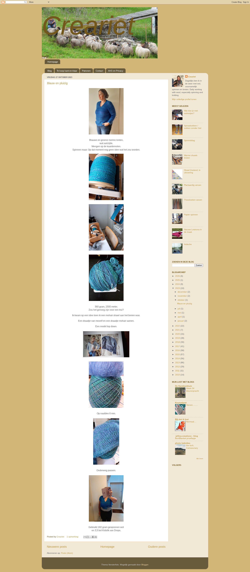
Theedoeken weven (193, 200)
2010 (177, 375)
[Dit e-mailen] (84, 536)
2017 (177, 346)
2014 (177, 358)
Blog (49, 71)
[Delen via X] (90, 536)
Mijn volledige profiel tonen (184, 99)
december (183, 292)
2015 (177, 354)
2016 (177, 350)
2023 (177, 288)
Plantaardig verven (192, 185)
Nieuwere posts (57, 546)
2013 (177, 362)
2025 (177, 280)
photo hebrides (182, 443)
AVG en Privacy (115, 71)
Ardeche (188, 244)
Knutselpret (181, 402)
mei (180, 312)
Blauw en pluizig (57, 83)
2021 (177, 330)
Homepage (52, 62)
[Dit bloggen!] (87, 536)
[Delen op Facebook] (93, 536)
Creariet (88, 25)
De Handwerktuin (183, 386)
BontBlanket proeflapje (185, 438)
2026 (177, 276)
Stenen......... (192, 405)
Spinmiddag (189, 140)
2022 (177, 326)
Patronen (86, 71)
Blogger (144, 564)
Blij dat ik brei (182, 419)
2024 (177, 284)
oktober (181, 300)
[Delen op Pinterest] (95, 536)
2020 (177, 334)
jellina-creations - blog (186, 436)
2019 (177, 338)
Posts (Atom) (67, 553)
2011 (177, 370)
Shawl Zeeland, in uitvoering (192, 171)
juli (179, 308)
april (180, 317)
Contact (99, 71)
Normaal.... (191, 422)
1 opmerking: (73, 536)
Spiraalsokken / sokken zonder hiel (192, 126)
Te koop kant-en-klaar (67, 71)
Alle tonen (199, 458)
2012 (177, 366)
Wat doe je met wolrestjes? (191, 112)
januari (181, 321)
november (183, 296)
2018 (177, 342)
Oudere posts (157, 546)
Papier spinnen (191, 214)
